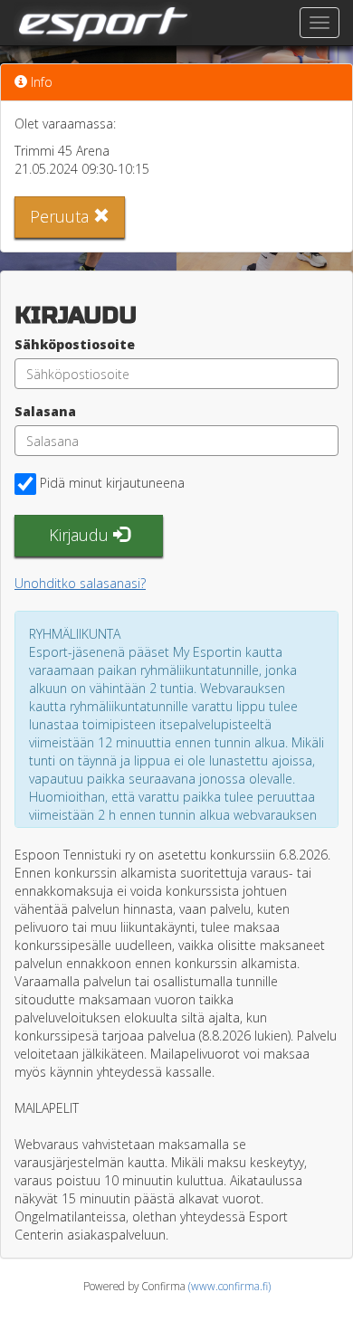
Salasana (45, 411)
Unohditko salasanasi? (80, 583)
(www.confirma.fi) (229, 1285)
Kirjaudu (81, 535)
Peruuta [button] (61, 216)
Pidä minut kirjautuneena (112, 482)
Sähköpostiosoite (74, 344)
